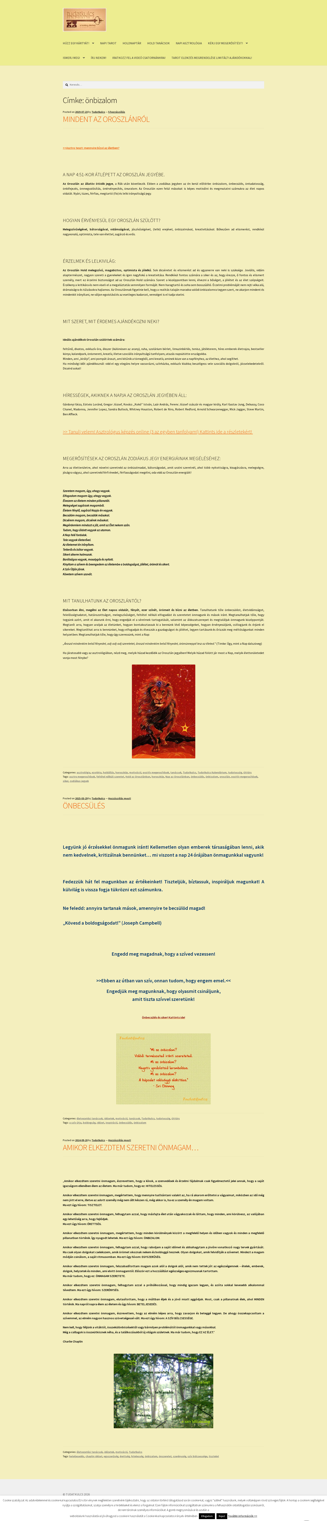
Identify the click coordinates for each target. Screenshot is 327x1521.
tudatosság (235, 772)
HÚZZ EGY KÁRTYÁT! (76, 43)
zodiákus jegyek (79, 781)
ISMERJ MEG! (71, 58)
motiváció (135, 772)
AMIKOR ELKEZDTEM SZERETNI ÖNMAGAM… (131, 1147)
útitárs (247, 772)
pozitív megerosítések (156, 772)
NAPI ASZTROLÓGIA (189, 43)
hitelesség (137, 1456)
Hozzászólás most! (119, 798)
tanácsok (175, 772)
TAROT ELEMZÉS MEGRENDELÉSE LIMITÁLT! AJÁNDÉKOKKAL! (211, 58)
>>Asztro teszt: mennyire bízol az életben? (91, 148)
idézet (100, 1122)
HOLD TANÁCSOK (158, 43)
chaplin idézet (94, 1456)
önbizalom (212, 776)
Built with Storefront (76, 1499)
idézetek (109, 1118)
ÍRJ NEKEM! (98, 58)
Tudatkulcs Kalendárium (212, 772)
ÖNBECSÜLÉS (84, 805)
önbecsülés (197, 776)
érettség (125, 1456)
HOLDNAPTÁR (132, 43)
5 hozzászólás (116, 112)
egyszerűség (111, 1456)
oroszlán (225, 776)
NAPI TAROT (108, 43)
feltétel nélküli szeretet (110, 776)
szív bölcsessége (197, 1456)
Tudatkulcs (98, 112)
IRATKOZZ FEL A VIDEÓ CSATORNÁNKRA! (138, 58)
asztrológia (83, 772)
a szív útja (75, 1122)
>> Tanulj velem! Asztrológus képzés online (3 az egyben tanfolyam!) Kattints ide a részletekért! (158, 432)
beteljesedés (76, 1456)
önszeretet (165, 1456)
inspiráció (112, 1122)
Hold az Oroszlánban (137, 776)
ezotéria (97, 772)
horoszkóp (121, 772)
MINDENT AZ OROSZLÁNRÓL (106, 119)
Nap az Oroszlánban (177, 776)
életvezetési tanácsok (90, 1118)
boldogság (89, 1122)
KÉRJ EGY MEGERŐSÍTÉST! (225, 43)
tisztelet (214, 1456)
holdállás (108, 772)
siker (66, 781)
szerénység (179, 1456)
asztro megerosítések (82, 776)
